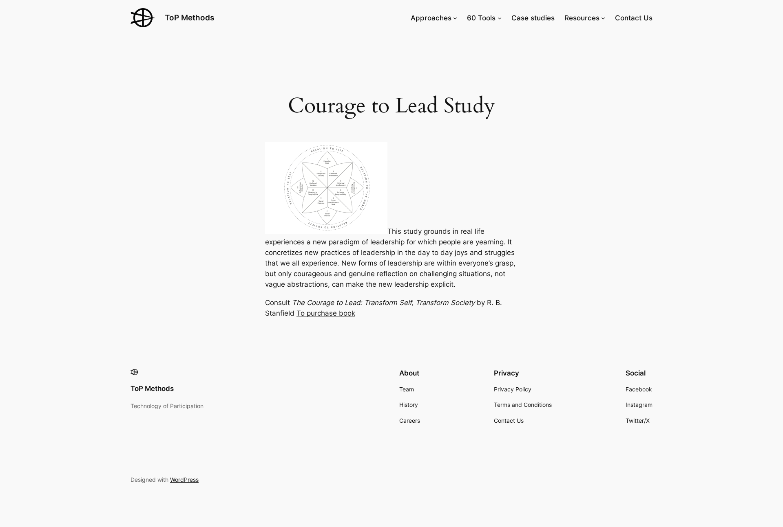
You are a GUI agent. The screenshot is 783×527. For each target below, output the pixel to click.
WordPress (184, 479)
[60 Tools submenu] (500, 18)
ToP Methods (189, 17)
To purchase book (325, 313)
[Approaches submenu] (455, 18)
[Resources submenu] (603, 18)
